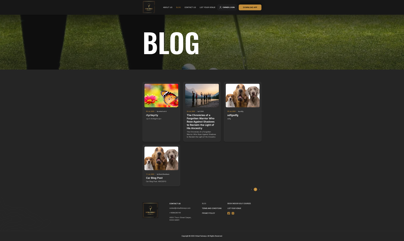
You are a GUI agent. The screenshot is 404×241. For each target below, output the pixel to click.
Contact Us (190, 7)
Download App (250, 7)
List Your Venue (207, 7)
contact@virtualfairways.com (179, 208)
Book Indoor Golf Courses (239, 204)
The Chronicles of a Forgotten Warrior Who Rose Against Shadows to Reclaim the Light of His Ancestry (201, 122)
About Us (167, 7)
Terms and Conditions (212, 208)
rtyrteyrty (152, 115)
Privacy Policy (208, 213)
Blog (178, 7)
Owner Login (229, 7)
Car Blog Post (154, 177)
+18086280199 (175, 213)
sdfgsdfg (232, 115)
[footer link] (150, 211)
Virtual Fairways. (201, 236)
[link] (149, 7)
